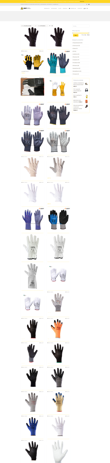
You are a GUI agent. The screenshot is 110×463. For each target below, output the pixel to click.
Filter (76, 35)
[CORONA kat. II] (58, 274)
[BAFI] (32, 115)
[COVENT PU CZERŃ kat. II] (32, 450)
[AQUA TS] (58, 62)
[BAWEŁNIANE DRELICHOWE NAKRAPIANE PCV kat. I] (58, 167)
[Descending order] (36, 26)
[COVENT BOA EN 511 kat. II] (58, 328)
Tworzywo (75, 74)
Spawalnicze (76, 68)
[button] (87, 8)
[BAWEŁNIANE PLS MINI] (32, 192)
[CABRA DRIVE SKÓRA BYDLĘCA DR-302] (32, 247)
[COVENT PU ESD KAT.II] (58, 453)
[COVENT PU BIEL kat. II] (58, 426)
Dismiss (82, 1)
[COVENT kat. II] (32, 402)
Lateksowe (75, 54)
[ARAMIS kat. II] (58, 88)
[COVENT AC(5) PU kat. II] (58, 302)
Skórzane (75, 65)
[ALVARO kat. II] (32, 62)
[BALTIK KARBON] (58, 141)
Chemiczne (75, 45)
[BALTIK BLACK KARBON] (32, 141)
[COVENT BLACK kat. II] (32, 328)
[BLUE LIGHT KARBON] (32, 219)
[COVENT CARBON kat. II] (58, 353)
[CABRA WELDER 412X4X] (32, 275)
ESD (74, 51)
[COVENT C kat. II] (32, 353)
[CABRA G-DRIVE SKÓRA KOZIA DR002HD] (58, 247)
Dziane (74, 48)
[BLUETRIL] (58, 219)
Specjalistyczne (76, 71)
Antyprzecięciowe (77, 42)
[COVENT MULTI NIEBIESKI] (58, 402)
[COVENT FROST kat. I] (32, 377)
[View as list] (52, 26)
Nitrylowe (75, 57)
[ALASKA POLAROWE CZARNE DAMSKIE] (32, 36)
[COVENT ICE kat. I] (58, 377)
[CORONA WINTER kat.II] (32, 303)
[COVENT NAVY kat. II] (32, 426)
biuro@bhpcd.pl (55, 4)
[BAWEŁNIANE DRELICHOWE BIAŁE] (32, 167)
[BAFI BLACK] (58, 115)
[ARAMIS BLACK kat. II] (32, 86)
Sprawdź (41, 77)
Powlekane (75, 62)
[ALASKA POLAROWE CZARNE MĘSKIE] (58, 36)
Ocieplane (75, 59)
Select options (24, 77)
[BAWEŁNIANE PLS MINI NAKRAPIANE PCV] (58, 192)
